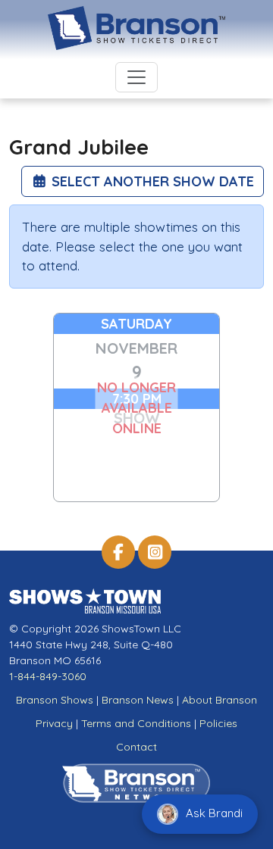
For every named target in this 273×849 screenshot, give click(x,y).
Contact (136, 747)
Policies (218, 723)
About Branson (219, 700)
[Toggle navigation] (136, 77)
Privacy (54, 723)
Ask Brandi (213, 813)
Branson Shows (54, 700)
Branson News (138, 700)
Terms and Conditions (136, 723)
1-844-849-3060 (47, 676)
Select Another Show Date (151, 181)
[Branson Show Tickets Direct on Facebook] (118, 552)
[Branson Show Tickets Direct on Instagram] (154, 552)
